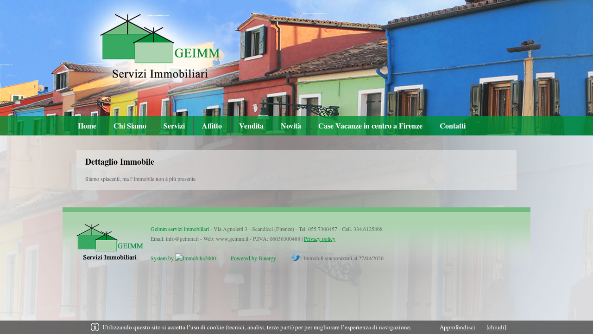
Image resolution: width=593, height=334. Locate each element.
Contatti (453, 125)
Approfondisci (457, 327)
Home (87, 125)
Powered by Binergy (253, 258)
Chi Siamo (130, 125)
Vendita (251, 125)
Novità (291, 125)
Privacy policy (319, 238)
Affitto (212, 125)
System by (163, 258)
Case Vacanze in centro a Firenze (370, 125)
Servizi (174, 125)
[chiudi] (496, 327)
